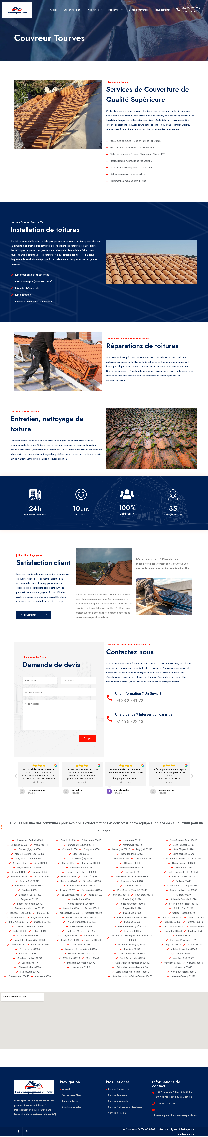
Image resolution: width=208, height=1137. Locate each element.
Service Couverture (118, 1089)
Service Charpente (118, 1101)
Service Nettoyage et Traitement (125, 1107)
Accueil (53, 9)
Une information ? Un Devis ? (138, 694)
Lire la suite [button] (38, 782)
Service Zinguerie (117, 1095)
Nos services (114, 9)
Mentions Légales (71, 1107)
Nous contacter (162, 9)
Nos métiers (93, 9)
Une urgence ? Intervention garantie (143, 714)
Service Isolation (117, 1112)
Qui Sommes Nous (72, 9)
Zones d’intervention (139, 9)
